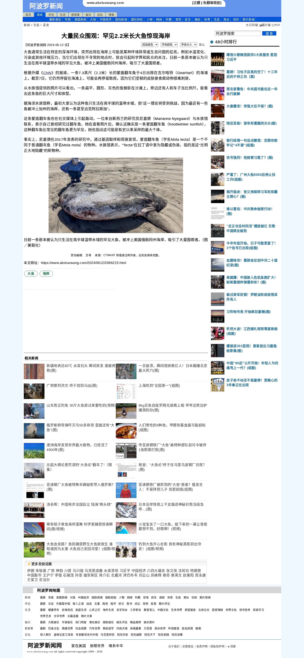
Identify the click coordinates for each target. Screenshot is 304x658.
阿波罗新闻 (46, 6)
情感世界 (67, 628)
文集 (97, 603)
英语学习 (258, 609)
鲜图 (198, 628)
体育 (207, 19)
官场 (178, 19)
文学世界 (59, 616)
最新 (55, 19)
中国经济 (106, 19)
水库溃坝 (111, 571)
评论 (51, 14)
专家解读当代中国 (87, 634)
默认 (202, 44)
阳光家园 (163, 634)
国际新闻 (121, 19)
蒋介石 (104, 575)
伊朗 (30, 571)
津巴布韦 (130, 575)
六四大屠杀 (156, 571)
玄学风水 (122, 609)
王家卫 (32, 580)
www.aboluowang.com (105, 3)
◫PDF (276, 25)
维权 (198, 19)
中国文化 (163, 609)
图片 (249, 19)
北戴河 (116, 575)
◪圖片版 (265, 25)
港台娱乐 (94, 622)
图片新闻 (205, 597)
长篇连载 (73, 616)
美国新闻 (80, 19)
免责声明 (202, 646)
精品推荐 (135, 622)
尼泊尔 (44, 580)
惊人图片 (45, 634)
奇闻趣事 (135, 628)
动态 (89, 603)
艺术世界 (176, 609)
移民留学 (108, 628)
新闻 (40, 14)
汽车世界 (94, 628)
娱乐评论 (122, 622)
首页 (28, 14)
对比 (137, 603)
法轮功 (183, 571)
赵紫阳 (188, 575)
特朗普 (195, 571)
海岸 (46, 273)
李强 (58, 575)
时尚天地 (122, 628)
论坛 (100, 14)
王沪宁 (48, 575)
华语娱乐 (67, 622)
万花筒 (148, 628)
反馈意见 (188, 646)
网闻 (159, 19)
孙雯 (78, 575)
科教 (169, 19)
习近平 (125, 571)
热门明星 (81, 622)
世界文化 (231, 609)
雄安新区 (91, 575)
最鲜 (43, 628)
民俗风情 (187, 628)
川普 (68, 571)
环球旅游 (173, 628)
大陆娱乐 (53, 622)
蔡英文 (176, 575)
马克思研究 (108, 634)
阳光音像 (177, 634)
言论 (51, 603)
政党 (105, 603)
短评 (113, 603)
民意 (153, 603)
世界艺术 (45, 616)
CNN (47, 73)
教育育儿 (149, 609)
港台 (226, 19)
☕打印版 (251, 25)
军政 (68, 19)
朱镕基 (41, 571)
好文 (121, 603)
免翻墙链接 (211, 3)
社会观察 (81, 628)
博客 (111, 14)
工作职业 (135, 609)
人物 (149, 19)
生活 (63, 14)
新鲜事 (75, 14)
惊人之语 (78, 603)
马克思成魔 (94, 571)
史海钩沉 (67, 609)
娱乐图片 (149, 622)
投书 (129, 603)
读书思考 (244, 609)
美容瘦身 (190, 609)
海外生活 (108, 609)
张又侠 (171, 571)
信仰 (236, 19)
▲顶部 (231, 646)
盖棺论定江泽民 (63, 634)
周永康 (200, 575)
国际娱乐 (108, 622)
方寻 (89, 255)
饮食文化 (53, 628)
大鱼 (31, 273)
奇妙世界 (160, 628)
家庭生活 (81, 609)
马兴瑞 (78, 571)
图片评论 (164, 603)
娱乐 (88, 14)
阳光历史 (122, 634)
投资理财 (217, 609)
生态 (217, 19)
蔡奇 (166, 575)
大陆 (93, 19)
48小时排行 (226, 42)
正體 (197, 3)
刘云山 (144, 575)
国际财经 (137, 19)
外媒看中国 (63, 603)
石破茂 (68, 575)
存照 (145, 603)
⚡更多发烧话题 (39, 564)
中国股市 (34, 575)
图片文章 (86, 616)
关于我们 (174, 646)
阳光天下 (150, 634)
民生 (188, 19)
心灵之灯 (94, 609)
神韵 (59, 571)
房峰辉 (156, 575)
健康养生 (53, 609)
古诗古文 (203, 609)
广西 (51, 571)
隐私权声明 (218, 646)
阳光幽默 (136, 634)
